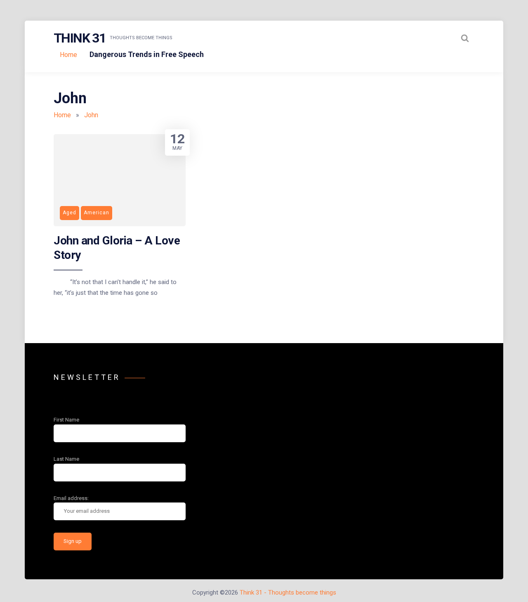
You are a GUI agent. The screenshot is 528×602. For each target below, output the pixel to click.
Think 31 (80, 38)
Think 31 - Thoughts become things (288, 592)
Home (68, 55)
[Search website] (465, 38)
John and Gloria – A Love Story (117, 247)
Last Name (66, 459)
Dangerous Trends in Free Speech (147, 54)
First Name (66, 420)
